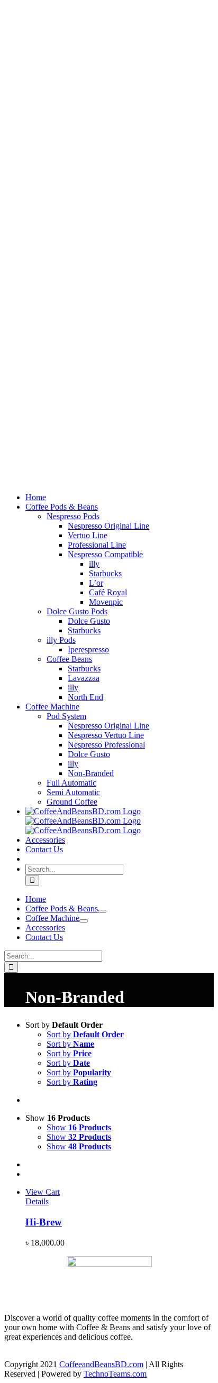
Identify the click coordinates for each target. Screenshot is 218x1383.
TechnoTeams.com (115, 1373)
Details (37, 1201)
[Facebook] (12, 1355)
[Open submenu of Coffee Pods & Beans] (102, 911)
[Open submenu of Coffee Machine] (83, 921)
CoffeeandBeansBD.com (101, 1364)
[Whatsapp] (29, 1355)
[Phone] (63, 1355)
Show (79, 1127)
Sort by (85, 1034)
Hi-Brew (43, 1222)
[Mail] (46, 1355)
